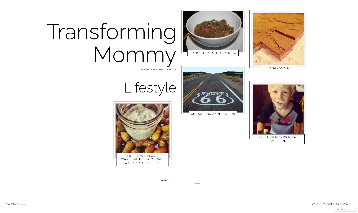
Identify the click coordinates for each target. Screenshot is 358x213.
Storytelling (201, 114)
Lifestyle (131, 163)
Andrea (140, 163)
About (314, 204)
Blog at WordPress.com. (16, 204)
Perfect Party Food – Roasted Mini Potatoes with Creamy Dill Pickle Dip (142, 159)
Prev (166, 180)
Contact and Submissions (336, 204)
